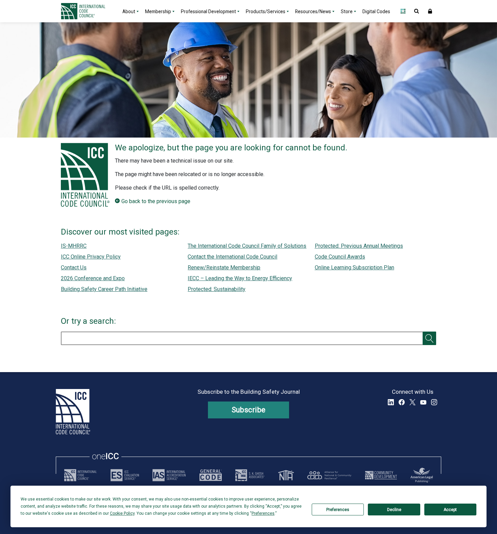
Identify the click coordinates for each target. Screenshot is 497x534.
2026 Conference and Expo (93, 278)
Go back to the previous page (155, 201)
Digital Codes (376, 11)
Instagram (434, 402)
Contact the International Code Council (232, 256)
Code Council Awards (340, 256)
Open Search (416, 11)
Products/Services (265, 11)
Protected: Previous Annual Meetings (359, 246)
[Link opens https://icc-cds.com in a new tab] (381, 475)
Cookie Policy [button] (122, 513)
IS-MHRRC (74, 246)
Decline (394, 509)
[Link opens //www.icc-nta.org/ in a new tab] (286, 475)
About (128, 11)
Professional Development (208, 11)
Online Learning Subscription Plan (354, 267)
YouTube (423, 402)
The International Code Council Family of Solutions (247, 246)
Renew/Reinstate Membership (224, 267)
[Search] (429, 338)
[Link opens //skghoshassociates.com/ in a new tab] (249, 475)
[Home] (87, 11)
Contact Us (74, 267)
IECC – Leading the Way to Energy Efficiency (240, 278)
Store (347, 11)
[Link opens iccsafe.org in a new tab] (80, 475)
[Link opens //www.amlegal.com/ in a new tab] (421, 475)
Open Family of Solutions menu (403, 11)
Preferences (337, 509)
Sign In (430, 11)
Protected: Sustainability (216, 289)
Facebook (402, 402)
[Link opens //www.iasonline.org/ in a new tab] (169, 475)
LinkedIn (391, 402)
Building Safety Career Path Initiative (104, 289)
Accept (450, 509)
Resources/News (313, 11)
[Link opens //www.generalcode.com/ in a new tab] (210, 475)
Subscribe (249, 410)
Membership (158, 11)
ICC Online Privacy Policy (91, 256)
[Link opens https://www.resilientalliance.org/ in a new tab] (329, 475)
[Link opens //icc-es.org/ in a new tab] (125, 475)
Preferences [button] (263, 513)
